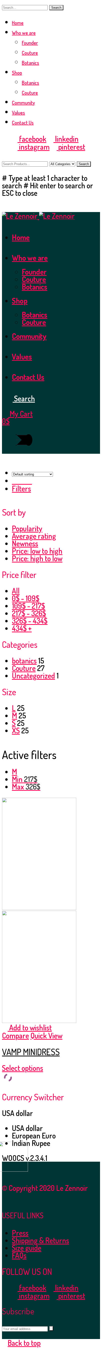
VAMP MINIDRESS (31, 1051)
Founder (30, 42)
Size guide (26, 1247)
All (16, 590)
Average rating (34, 536)
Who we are (24, 32)
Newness (25, 543)
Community (23, 102)
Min (24, 779)
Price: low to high (37, 551)
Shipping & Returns (40, 1240)
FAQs (19, 1255)
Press (20, 1232)
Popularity (27, 528)
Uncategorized (33, 675)
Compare (15, 1035)
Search (56, 7)
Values (18, 112)
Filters (21, 488)
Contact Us (23, 122)
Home (18, 22)
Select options (22, 1068)
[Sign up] (51, 1328)
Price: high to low (37, 558)
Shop (17, 72)
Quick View (46, 1035)
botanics (24, 660)
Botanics (30, 62)
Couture (30, 52)
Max (26, 786)
